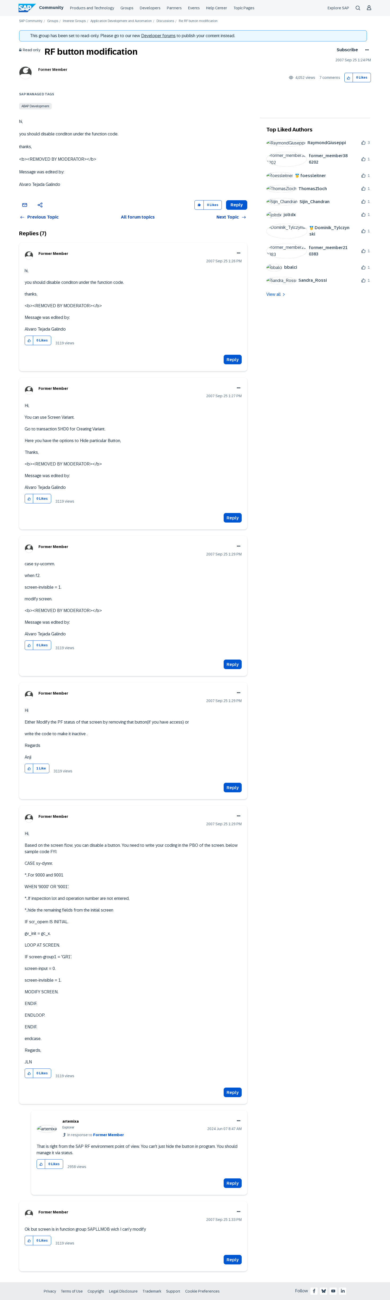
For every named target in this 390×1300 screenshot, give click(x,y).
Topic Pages (243, 8)
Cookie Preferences (202, 1291)
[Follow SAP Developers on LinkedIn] (343, 1291)
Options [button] (366, 50)
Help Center (216, 8)
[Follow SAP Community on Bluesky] (324, 1291)
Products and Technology (92, 8)
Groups (126, 8)
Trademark (151, 1291)
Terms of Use (72, 1291)
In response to (95, 1135)
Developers (150, 8)
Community (51, 7)
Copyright (96, 1291)
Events (194, 8)
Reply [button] (237, 205)
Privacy (50, 1291)
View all (273, 294)
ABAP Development (35, 106)
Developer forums (158, 35)
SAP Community (30, 21)
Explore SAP (338, 8)
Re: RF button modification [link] (198, 21)
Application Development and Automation (121, 21)
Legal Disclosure (123, 1291)
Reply (233, 359)
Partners (174, 8)
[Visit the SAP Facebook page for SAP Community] (314, 1291)
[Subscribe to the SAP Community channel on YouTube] (333, 1291)
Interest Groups (74, 21)
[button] (349, 77)
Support (173, 1291)
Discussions (165, 21)
